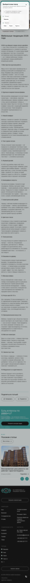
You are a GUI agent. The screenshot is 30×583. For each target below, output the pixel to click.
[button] (26, 4)
